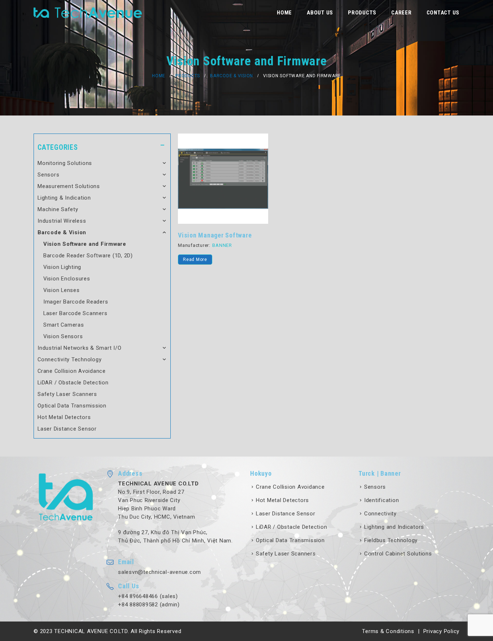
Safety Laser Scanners (67, 394)
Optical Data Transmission (72, 405)
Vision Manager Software (215, 235)
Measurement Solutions (69, 186)
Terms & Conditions (388, 631)
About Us (320, 12)
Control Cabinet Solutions (398, 553)
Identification (381, 500)
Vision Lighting (62, 267)
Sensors (48, 174)
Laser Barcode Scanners (75, 313)
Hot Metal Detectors (64, 417)
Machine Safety (58, 209)
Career (401, 12)
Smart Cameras (63, 325)
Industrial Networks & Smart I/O (79, 348)
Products (362, 12)
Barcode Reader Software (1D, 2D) (88, 255)
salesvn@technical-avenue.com (159, 572)
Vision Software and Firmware (84, 244)
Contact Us (443, 12)
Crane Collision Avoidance (72, 371)
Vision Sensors (63, 336)
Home (284, 12)
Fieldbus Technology (391, 540)
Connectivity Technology (69, 359)
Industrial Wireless (62, 221)
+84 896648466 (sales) (148, 596)
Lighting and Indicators (394, 527)
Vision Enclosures (66, 278)
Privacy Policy (441, 631)
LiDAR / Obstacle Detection (73, 382)
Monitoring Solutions (65, 163)
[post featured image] (223, 179)
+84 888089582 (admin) (149, 604)
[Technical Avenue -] (88, 12)
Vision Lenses (61, 290)
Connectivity (380, 513)
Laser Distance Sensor (67, 429)
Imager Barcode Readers (75, 301)
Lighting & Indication (64, 198)
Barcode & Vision (62, 232)
